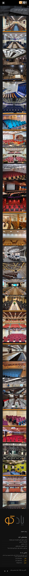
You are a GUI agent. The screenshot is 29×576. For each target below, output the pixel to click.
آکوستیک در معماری (23, 542)
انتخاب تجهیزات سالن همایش (21, 546)
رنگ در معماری (24, 544)
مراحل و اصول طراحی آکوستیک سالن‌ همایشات (18, 540)
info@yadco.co (19, 563)
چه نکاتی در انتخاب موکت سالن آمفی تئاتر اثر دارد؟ (17, 548)
